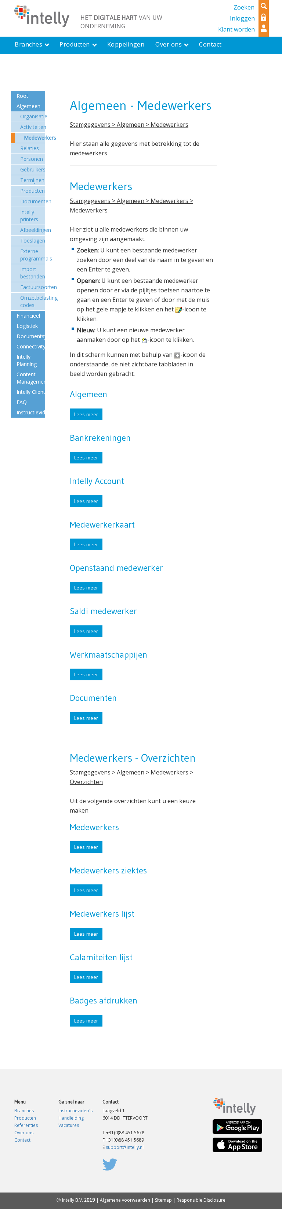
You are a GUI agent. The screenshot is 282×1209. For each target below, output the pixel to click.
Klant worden (236, 29)
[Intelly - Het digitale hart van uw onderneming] (41, 16)
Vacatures (68, 1125)
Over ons (23, 1132)
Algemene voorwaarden (125, 1200)
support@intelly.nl (125, 1147)
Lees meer (86, 414)
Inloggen (242, 18)
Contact (22, 1140)
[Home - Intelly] (235, 1106)
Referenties (26, 1125)
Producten (25, 1118)
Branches (24, 1111)
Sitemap (163, 1200)
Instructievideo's (75, 1111)
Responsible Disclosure (201, 1200)
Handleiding (71, 1118)
